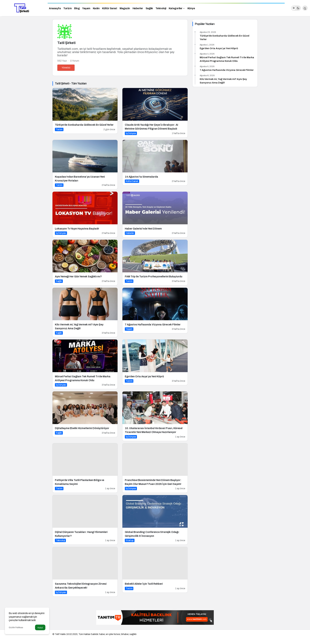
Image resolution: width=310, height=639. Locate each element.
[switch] (296, 8)
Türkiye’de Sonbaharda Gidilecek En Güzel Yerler (224, 37)
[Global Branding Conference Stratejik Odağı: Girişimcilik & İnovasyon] (154, 520)
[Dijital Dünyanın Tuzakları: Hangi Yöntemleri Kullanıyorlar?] (85, 520)
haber (102, 634)
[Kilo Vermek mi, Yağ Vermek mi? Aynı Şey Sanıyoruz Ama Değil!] (85, 312)
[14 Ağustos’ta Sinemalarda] (154, 163)
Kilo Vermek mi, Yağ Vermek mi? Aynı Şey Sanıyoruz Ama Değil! (223, 81)
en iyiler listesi (113, 634)
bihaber (125, 634)
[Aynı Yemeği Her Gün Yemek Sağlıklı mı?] (85, 262)
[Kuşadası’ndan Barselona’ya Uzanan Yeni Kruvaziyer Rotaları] (85, 164)
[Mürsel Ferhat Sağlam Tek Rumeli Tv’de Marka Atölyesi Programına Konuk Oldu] (85, 364)
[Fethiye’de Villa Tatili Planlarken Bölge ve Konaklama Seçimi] (85, 468)
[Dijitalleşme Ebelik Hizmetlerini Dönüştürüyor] (85, 414)
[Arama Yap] (305, 8)
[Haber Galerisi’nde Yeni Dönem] (154, 214)
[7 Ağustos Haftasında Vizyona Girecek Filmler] (154, 310)
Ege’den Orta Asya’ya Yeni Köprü (219, 48)
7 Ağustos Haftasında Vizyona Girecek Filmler (227, 70)
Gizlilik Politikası (16, 627)
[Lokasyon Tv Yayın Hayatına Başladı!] (85, 214)
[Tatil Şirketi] (22, 7)
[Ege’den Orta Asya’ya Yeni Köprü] (154, 362)
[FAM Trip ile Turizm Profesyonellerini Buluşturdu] (154, 262)
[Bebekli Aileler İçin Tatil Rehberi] (154, 570)
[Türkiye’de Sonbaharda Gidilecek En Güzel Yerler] (85, 111)
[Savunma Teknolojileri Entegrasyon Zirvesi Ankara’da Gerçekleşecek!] (85, 571)
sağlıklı (132, 634)
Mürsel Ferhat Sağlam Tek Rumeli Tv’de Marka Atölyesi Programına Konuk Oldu (227, 59)
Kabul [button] (40, 627)
